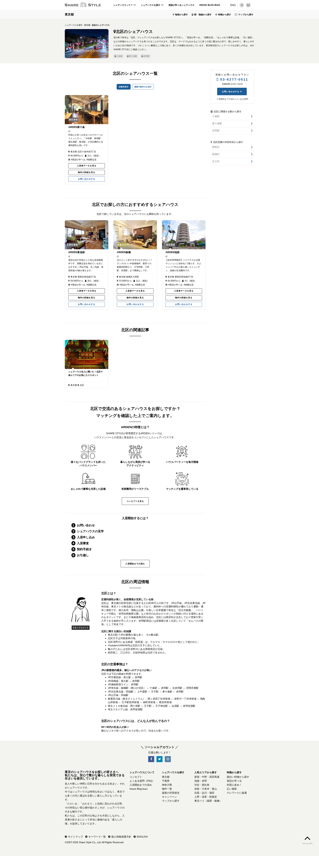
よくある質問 (242, 99)
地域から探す (181, 14)
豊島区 (216, 147)
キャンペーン (169, 796)
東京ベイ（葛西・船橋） (208, 800)
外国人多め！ (234, 784)
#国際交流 (91, 159)
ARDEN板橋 (124, 252)
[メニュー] (241, 5)
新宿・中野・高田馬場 (206, 776)
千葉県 (165, 780)
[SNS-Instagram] (168, 759)
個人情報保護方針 (121, 836)
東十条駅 (133, 56)
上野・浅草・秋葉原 (205, 796)
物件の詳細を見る (86, 172)
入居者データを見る (86, 166)
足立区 (216, 161)
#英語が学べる (78, 159)
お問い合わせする (86, 179)
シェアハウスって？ (123, 5)
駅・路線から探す (203, 14)
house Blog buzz (209, 5)
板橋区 (216, 154)
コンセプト (136, 776)
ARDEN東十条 (76, 127)
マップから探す (245, 14)
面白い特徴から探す (238, 776)
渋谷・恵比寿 (201, 784)
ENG (233, 5)
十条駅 (120, 56)
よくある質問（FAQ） (142, 780)
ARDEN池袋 (172, 252)
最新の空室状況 (170, 792)
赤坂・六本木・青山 (205, 788)
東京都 (69, 14)
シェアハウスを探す (151, 5)
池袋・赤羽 (200, 780)
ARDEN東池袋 (76, 252)
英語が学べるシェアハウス (181, 5)
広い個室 (232, 788)
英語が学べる (234, 780)
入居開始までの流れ (135, 564)
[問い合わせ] (248, 5)
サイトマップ (75, 836)
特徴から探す (224, 14)
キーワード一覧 (97, 836)
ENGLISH (142, 836)
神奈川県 (167, 784)
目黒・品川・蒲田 (204, 792)
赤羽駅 (147, 56)
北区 (82, 385)
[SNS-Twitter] (159, 759)
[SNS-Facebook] (151, 759)
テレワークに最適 (237, 792)
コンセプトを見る (135, 501)
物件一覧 (167, 788)
